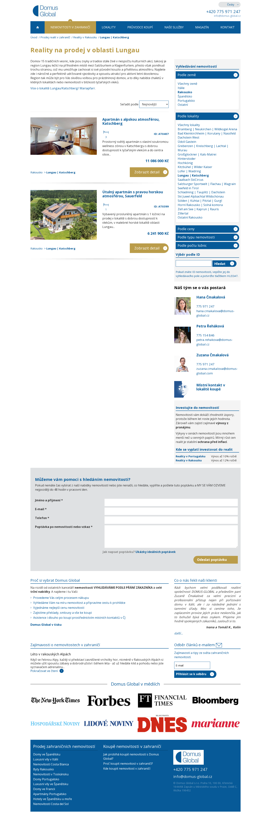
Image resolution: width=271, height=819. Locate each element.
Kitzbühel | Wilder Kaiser (195, 167)
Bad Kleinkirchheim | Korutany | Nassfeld (207, 133)
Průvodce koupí (140, 27)
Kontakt (227, 27)
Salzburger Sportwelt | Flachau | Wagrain (207, 184)
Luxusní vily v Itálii (45, 759)
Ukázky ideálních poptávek (156, 552)
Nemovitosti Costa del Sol (51, 804)
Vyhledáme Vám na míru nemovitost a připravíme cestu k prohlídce (79, 603)
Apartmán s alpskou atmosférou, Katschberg (130, 121)
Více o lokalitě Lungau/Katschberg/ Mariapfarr (62, 88)
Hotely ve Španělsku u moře (52, 799)
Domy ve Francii (44, 789)
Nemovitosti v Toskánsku (51, 774)
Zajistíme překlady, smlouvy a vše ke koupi (62, 613)
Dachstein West (188, 137)
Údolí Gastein (187, 142)
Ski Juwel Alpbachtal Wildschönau (201, 196)
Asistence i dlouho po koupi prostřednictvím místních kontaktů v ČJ (79, 618)
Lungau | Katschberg (60, 172)
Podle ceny (186, 229)
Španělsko (185, 96)
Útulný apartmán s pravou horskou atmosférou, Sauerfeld (132, 194)
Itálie (181, 88)
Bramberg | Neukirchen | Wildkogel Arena (207, 129)
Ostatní (183, 105)
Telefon (42, 518)
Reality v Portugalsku (191, 456)
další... (178, 633)
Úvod (33, 37)
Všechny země (187, 84)
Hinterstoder (187, 159)
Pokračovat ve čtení (44, 671)
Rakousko (36, 172)
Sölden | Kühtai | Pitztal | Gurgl (200, 201)
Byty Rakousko (43, 769)
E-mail (41, 509)
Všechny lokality (189, 125)
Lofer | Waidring (189, 171)
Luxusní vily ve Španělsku (50, 784)
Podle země (187, 75)
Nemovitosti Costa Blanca (51, 764)
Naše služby (174, 27)
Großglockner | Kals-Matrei (197, 154)
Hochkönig (185, 163)
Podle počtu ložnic (192, 245)
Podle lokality (188, 116)
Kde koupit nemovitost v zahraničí (126, 768)
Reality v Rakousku (85, 37)
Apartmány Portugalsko (49, 794)
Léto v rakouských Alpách (50, 654)
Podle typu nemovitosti (196, 237)
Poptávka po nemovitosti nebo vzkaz (64, 527)
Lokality (109, 27)
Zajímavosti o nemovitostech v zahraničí (65, 644)
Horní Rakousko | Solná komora (200, 205)
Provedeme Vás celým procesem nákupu (61, 598)
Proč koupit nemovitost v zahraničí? (128, 764)
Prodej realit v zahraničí (55, 37)
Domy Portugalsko (46, 779)
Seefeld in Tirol (188, 188)
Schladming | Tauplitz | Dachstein (201, 192)
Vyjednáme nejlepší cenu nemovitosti (58, 608)
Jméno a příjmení (49, 500)
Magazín (202, 27)
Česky (230, 4)
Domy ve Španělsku (46, 754)
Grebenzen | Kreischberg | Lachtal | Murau (203, 148)
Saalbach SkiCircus (190, 180)
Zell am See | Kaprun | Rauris (198, 209)
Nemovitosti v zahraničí (70, 27)
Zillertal (183, 213)
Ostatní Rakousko (190, 217)
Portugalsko (186, 101)
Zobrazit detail (146, 172)
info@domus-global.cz (227, 16)
